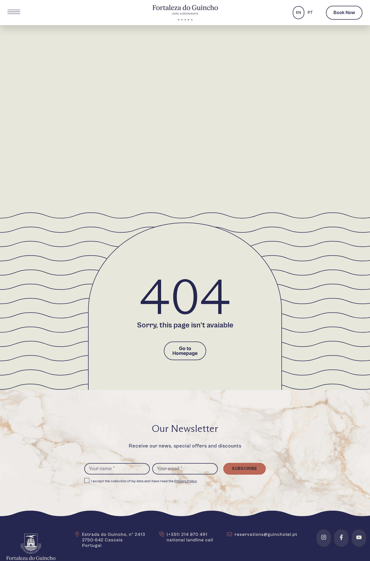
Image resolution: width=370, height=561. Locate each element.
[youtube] (359, 537)
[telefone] (161, 534)
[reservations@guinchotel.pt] (229, 534)
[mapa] (77, 534)
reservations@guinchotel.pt (266, 534)
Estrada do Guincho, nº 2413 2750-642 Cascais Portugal (113, 540)
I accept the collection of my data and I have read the (144, 481)
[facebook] (341, 537)
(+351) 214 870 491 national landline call (190, 537)
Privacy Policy (185, 481)
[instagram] (323, 537)
